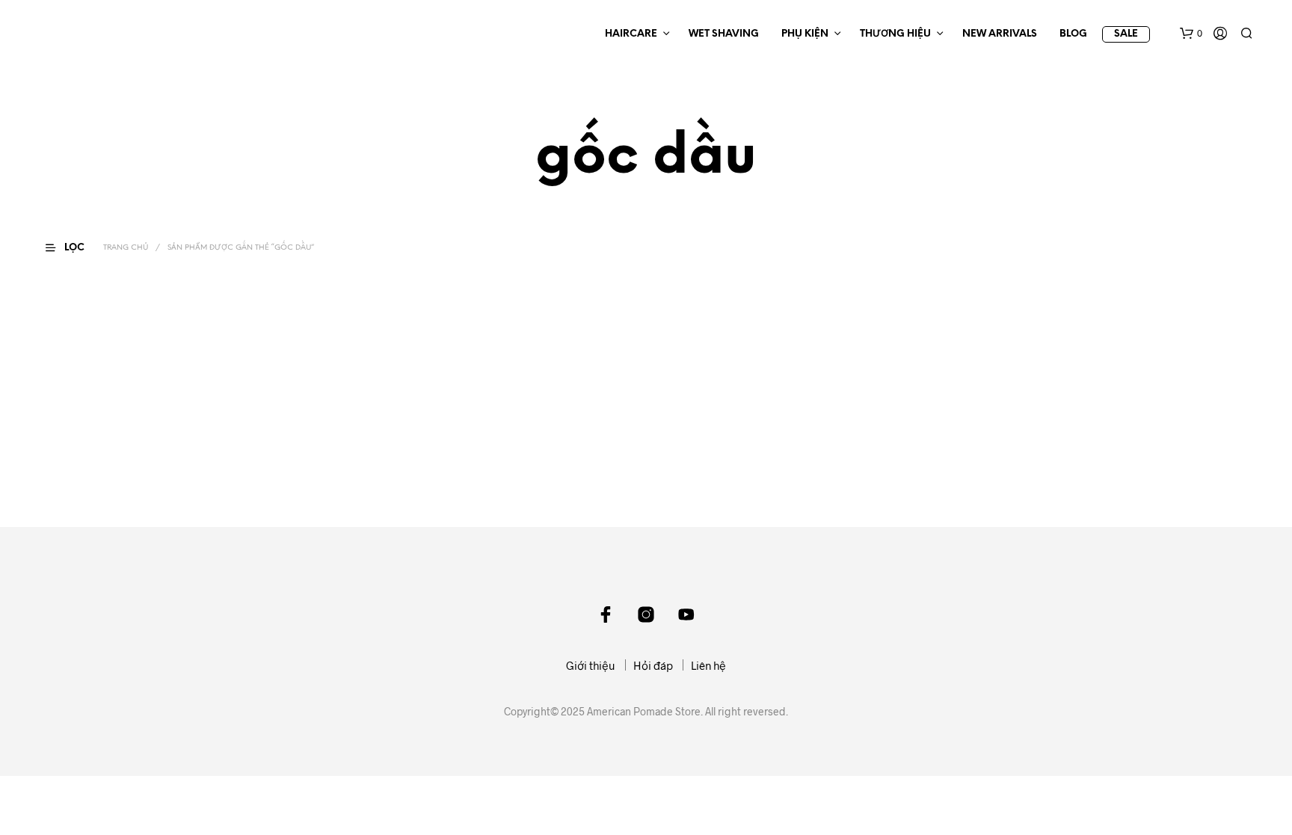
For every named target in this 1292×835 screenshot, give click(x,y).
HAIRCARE (631, 34)
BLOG (1073, 34)
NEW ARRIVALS (999, 34)
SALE (1126, 34)
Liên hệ (708, 665)
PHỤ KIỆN (804, 34)
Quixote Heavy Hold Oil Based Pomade (129, 456)
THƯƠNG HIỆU (895, 34)
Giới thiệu (590, 665)
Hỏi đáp (653, 665)
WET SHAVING (724, 34)
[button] (1191, 33)
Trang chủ (125, 248)
